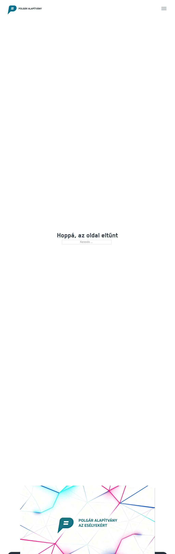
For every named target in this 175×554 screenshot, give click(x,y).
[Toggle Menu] (163, 9)
